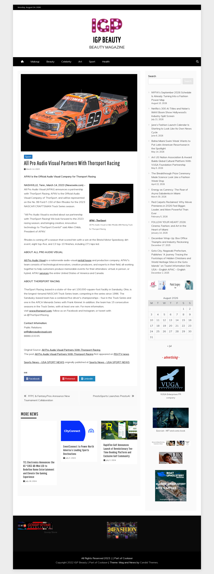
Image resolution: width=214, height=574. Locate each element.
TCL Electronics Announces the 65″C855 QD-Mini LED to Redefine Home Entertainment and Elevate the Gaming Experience (39, 470)
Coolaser (103, 562)
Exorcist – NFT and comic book (170, 430)
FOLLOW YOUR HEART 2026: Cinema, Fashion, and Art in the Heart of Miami (168, 225)
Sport (92, 61)
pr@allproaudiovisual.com (38, 331)
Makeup (35, 61)
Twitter (51, 378)
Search (152, 76)
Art (80, 61)
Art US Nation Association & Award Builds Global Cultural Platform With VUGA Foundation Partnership (171, 161)
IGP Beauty (107, 39)
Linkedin (88, 378)
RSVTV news (121, 354)
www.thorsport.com (40, 310)
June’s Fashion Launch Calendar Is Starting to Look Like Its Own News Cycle (171, 128)
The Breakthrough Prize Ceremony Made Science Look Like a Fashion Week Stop (170, 177)
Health (106, 61)
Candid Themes (149, 562)
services (44, 273)
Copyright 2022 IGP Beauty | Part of (77, 562)
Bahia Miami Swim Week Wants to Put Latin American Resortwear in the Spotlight (171, 144)
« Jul (169, 345)
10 (151, 320)
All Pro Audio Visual (35, 260)
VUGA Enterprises (169, 394)
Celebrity (66, 61)
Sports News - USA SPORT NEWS (44, 362)
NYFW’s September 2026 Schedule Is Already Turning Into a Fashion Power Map (171, 96)
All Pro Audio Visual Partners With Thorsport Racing (71, 349)
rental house (84, 260)
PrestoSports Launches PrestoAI (111, 396)
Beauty (50, 61)
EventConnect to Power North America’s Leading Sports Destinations (78, 450)
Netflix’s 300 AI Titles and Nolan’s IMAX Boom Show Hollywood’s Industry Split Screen (170, 112)
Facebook (34, 378)
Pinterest (69, 378)
